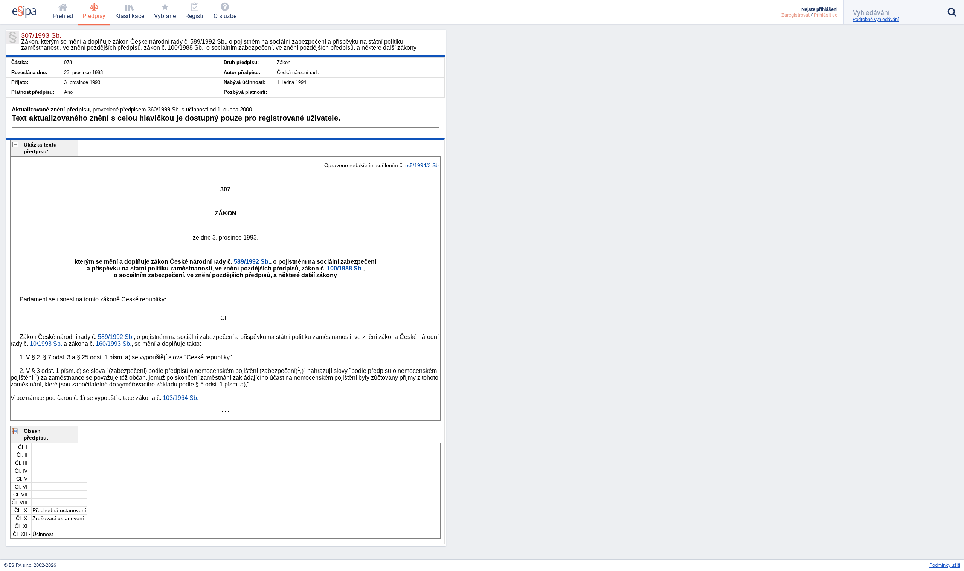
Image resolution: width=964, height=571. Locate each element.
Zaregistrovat (795, 15)
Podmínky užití (944, 565)
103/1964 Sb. (180, 398)
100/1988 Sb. (345, 268)
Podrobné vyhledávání (876, 19)
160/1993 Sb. (113, 343)
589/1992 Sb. (252, 261)
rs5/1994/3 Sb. (422, 165)
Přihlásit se (825, 15)
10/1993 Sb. (46, 343)
